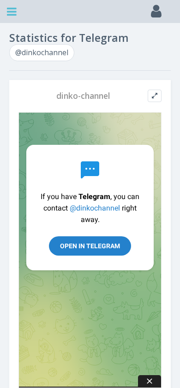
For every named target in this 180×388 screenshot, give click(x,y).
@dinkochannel (41, 52)
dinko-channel (83, 95)
